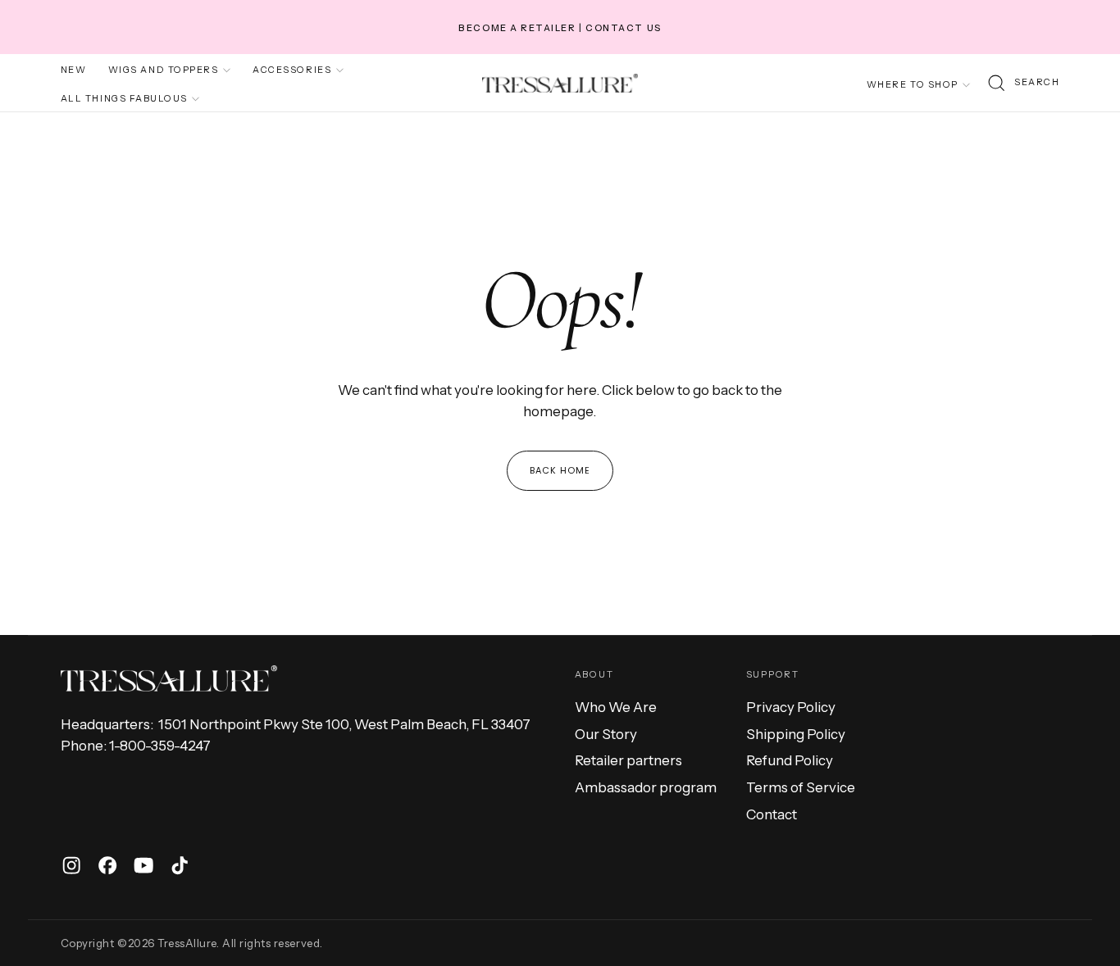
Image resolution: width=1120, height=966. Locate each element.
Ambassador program (646, 787)
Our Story (606, 734)
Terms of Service (800, 787)
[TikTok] (179, 865)
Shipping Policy (795, 734)
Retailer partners (628, 760)
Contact (771, 814)
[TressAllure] (169, 678)
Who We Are (616, 707)
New (74, 69)
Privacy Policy (790, 707)
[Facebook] (107, 865)
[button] (1022, 83)
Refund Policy (789, 760)
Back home (560, 470)
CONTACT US (623, 28)
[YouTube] (143, 865)
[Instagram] (71, 865)
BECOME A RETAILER (517, 28)
